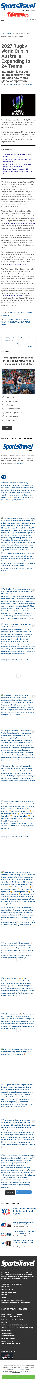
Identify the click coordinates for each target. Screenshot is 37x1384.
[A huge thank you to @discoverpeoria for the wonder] (18, 1065)
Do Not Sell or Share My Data (12, 1300)
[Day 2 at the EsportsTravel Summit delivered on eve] (18, 924)
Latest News (15, 313)
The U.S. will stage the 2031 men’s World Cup (20, 223)
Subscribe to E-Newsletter (11, 1284)
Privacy (4, 1295)
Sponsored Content (9, 1292)
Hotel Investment (8, 1338)
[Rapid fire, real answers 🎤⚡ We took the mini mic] (18, 1030)
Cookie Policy (16, 1373)
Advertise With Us (8, 1289)
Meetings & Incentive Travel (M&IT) (14, 1325)
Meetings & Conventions (10, 1317)
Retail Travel (6, 1330)
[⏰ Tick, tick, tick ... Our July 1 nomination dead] (18, 888)
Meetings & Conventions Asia (12, 1319)
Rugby (9, 33)
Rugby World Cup (17, 322)
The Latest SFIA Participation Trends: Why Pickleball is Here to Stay (23, 1242)
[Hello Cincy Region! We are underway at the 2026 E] (18, 1171)
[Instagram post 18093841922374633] (18, 853)
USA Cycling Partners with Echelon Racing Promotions (19, 339)
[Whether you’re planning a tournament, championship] (18, 499)
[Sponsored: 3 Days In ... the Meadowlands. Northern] (18, 782)
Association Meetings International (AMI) (17, 1328)
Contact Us (5, 1286)
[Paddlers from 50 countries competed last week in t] (18, 605)
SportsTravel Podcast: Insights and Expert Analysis (24, 1211)
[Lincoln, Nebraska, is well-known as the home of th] (18, 534)
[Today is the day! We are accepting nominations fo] (18, 817)
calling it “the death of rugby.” (17, 264)
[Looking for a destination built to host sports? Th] (18, 640)
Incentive (4, 1322)
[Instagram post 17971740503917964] (18, 676)
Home (3, 33)
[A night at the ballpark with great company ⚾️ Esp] (18, 959)
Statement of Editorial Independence (15, 1303)
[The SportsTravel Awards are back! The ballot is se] (18, 569)
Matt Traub (29, 85)
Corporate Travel (8, 1336)
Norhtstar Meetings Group (11, 1314)
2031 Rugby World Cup (17, 320)
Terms (3, 1297)
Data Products (7, 1341)
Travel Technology (8, 1333)
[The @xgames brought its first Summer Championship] (18, 711)
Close (18, 1377)
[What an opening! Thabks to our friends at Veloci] (18, 1136)
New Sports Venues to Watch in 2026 (15, 169)
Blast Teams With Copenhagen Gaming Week (19, 345)
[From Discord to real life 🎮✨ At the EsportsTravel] (18, 994)
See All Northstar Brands (11, 1344)
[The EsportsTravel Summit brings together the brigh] (18, 1101)
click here (19, 463)
